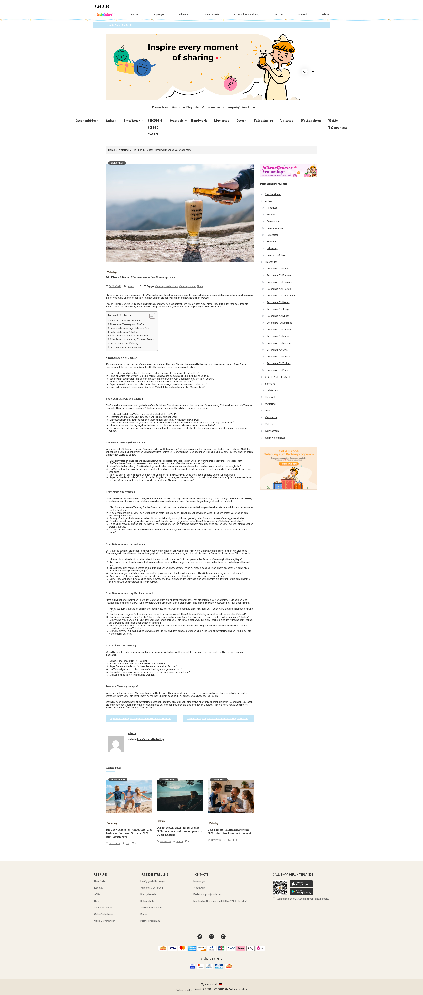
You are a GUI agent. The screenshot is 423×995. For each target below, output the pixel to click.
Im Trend (302, 14)
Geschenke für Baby (277, 268)
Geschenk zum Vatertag (138, 702)
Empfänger (158, 14)
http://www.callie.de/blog (150, 739)
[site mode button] (305, 71)
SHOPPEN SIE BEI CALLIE (155, 127)
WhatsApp (199, 887)
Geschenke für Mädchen (279, 329)
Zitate (200, 286)
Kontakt (98, 887)
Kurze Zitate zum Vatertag (124, 343)
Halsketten (272, 390)
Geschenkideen (87, 120)
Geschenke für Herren (278, 302)
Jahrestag (272, 248)
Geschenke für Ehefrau (279, 275)
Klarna (143, 914)
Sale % (325, 14)
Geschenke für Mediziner (280, 343)
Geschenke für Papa (277, 370)
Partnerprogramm (150, 920)
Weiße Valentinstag (337, 124)
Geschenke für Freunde (279, 289)
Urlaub (161, 821)
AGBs (97, 894)
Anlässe (134, 14)
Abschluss (272, 207)
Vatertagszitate (187, 286)
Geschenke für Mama (278, 336)
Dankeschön (273, 221)
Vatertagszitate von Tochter (125, 320)
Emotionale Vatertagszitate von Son (129, 328)
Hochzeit (278, 14)
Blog (96, 901)
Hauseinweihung (275, 228)
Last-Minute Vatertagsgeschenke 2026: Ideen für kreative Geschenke (230, 831)
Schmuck (183, 14)
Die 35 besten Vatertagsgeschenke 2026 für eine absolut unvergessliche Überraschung (180, 831)
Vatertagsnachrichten (166, 286)
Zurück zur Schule (276, 255)
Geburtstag (272, 235)
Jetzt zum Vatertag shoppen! (125, 347)
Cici (127, 843)
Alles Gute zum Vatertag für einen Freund (132, 339)
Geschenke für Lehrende (279, 322)
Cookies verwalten (184, 990)
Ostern (241, 120)
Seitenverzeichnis (103, 907)
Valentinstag (263, 120)
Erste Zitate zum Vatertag (124, 332)
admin (131, 286)
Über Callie (100, 881)
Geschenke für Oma (277, 350)
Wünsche (271, 214)
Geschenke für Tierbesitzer (281, 295)
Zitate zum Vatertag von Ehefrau (127, 324)
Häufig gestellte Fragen (152, 881)
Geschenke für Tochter (278, 363)
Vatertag (286, 120)
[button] (150, 316)
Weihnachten (311, 120)
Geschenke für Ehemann (279, 282)
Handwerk (199, 120)
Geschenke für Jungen (278, 309)
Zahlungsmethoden (151, 907)
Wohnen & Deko (211, 14)
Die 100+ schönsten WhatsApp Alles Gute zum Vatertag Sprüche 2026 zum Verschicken (129, 833)
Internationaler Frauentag (273, 183)
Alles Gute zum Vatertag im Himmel (129, 335)
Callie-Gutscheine (103, 914)
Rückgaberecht (148, 894)
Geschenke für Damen (278, 356)
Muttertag (221, 120)
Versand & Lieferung (151, 887)
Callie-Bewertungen (104, 920)
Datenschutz (147, 901)
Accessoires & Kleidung (246, 14)
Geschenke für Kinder (278, 316)
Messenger (199, 881)
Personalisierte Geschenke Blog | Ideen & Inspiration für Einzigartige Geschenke (203, 107)
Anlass (111, 120)
